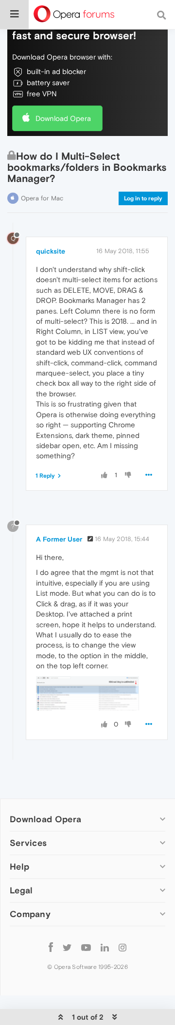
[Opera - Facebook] (51, 947)
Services (28, 843)
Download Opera (63, 118)
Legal (21, 890)
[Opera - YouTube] (86, 946)
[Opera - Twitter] (67, 946)
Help (19, 866)
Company (30, 914)
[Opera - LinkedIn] (105, 946)
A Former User (59, 539)
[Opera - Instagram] (122, 946)
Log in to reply (143, 198)
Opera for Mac (42, 198)
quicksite (50, 251)
